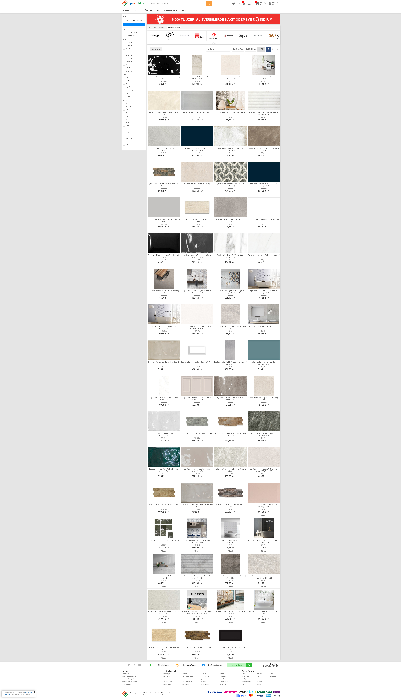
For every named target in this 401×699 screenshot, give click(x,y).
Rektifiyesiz (129, 90)
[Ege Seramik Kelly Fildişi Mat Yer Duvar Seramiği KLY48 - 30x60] (164, 599)
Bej (127, 110)
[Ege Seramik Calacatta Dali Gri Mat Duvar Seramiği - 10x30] (230, 243)
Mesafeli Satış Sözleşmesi (129, 681)
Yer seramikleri (186, 684)
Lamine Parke (167, 676)
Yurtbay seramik (246, 681)
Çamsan (259, 674)
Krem (127, 129)
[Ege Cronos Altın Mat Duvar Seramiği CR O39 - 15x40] (197, 635)
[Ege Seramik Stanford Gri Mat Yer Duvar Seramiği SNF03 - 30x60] (230, 350)
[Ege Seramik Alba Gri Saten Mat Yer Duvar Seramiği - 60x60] (164, 564)
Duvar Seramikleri (174, 27)
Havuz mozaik (205, 676)
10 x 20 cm (129, 42)
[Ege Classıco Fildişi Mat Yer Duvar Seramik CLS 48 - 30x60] (197, 207)
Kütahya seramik (246, 679)
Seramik (125, 10)
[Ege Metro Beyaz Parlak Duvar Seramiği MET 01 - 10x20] (197, 350)
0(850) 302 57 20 (270, 666)
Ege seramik (272, 676)
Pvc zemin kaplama (169, 679)
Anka (243, 674)
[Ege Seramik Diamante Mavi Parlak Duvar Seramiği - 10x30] (264, 171)
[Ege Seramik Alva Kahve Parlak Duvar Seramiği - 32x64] (264, 136)
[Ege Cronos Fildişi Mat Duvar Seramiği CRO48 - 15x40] (264, 599)
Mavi (127, 132)
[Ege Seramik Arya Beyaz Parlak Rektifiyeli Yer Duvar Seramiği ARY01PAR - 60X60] (230, 278)
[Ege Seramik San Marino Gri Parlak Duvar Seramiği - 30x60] (264, 278)
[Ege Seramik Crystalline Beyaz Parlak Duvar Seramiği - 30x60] (197, 278)
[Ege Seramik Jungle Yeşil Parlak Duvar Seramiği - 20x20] (164, 528)
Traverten (129, 96)
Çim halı (203, 679)
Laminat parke (167, 674)
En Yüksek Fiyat (238, 49)
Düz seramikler (130, 35)
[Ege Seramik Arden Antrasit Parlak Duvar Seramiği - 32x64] (264, 421)
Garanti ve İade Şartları (128, 679)
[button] (213, 43)
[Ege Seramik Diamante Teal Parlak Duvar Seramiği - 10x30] (264, 350)
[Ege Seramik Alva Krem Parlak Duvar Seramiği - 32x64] (164, 100)
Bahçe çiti (204, 681)
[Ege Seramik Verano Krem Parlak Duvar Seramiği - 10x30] (164, 350)
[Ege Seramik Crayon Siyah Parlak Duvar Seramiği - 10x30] (164, 64)
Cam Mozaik (204, 674)
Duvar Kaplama (170, 10)
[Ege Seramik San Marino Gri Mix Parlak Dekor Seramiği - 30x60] (164, 314)
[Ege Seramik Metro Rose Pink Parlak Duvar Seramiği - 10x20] (264, 492)
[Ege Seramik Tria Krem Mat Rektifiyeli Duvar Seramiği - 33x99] (197, 385)
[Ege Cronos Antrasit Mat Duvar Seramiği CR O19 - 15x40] (230, 492)
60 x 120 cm (129, 71)
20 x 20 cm (129, 52)
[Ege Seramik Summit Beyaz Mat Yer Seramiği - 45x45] (264, 385)
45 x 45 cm (129, 68)
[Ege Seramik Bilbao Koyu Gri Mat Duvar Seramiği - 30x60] (230, 207)
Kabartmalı (129, 138)
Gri (127, 119)
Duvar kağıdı (223, 679)
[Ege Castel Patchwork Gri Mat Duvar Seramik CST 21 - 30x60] (230, 100)
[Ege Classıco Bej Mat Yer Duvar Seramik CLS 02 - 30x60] (164, 635)
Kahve (128, 122)
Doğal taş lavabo (224, 681)
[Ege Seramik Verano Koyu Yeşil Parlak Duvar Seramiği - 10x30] (164, 457)
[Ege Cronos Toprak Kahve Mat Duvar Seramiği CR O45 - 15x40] (230, 421)
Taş (127, 93)
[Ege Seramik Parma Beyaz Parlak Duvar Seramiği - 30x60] (263, 64)
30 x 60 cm (129, 58)
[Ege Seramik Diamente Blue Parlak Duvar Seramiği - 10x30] (197, 136)
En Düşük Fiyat (251, 49)
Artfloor (259, 684)
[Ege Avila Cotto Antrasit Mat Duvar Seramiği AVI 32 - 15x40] (164, 171)
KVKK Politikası (126, 684)
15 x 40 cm (129, 49)
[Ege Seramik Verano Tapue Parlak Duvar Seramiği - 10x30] (230, 385)
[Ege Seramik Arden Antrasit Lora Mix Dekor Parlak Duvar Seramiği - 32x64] (230, 171)
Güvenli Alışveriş (163, 665)
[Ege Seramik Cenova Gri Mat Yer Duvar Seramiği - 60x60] (164, 278)
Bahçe (184, 10)
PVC (157, 10)
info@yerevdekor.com (215, 665)
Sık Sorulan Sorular (189, 665)
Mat (127, 141)
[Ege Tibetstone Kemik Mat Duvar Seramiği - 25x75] (197, 171)
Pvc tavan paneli (168, 684)
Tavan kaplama (167, 681)
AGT (258, 679)
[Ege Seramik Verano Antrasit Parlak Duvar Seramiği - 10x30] (197, 243)
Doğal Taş (147, 10)
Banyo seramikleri (187, 676)
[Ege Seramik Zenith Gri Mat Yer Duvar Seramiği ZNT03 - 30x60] (230, 314)
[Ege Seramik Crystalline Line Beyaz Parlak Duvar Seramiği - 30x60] (197, 564)
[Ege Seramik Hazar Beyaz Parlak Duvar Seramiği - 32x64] (264, 243)
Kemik (128, 126)
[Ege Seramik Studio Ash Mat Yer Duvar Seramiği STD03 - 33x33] (230, 564)
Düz (127, 80)
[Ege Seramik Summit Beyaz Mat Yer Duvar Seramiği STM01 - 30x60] (264, 457)
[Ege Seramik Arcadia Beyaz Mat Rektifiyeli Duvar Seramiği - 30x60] (230, 528)
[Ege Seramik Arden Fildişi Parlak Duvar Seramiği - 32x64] (230, 457)
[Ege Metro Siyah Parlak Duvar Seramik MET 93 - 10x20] (230, 635)
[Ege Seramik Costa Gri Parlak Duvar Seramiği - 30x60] (164, 136)
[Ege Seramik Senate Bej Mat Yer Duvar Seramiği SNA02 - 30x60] (197, 64)
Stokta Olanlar (156, 49)
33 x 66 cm (129, 65)
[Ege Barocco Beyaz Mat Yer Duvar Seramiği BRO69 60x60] (230, 599)
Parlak (128, 145)
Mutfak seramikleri (187, 679)
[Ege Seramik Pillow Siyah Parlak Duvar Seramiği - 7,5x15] (164, 243)
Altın (127, 103)
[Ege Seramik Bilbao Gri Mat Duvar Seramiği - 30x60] (263, 314)
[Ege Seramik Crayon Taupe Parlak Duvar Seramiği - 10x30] (197, 457)
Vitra (243, 684)
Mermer (128, 84)
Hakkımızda (125, 674)
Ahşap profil (223, 684)
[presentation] (278, 37)
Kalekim (271, 674)
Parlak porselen (131, 148)
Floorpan (259, 681)
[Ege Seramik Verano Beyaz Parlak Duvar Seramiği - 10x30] (164, 421)
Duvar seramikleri (187, 681)
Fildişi (128, 116)
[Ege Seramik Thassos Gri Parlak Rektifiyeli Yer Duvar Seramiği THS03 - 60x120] (197, 599)
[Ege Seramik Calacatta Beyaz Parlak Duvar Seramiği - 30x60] (164, 385)
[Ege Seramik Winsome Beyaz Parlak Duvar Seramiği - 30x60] (230, 136)
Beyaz (128, 113)
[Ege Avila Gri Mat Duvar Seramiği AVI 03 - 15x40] (197, 421)
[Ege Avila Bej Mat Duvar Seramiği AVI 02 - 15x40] (164, 492)
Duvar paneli (223, 676)
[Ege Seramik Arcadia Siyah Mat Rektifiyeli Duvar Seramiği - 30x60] (264, 528)
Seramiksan (245, 676)
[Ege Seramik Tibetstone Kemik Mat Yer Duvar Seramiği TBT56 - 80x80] (230, 64)
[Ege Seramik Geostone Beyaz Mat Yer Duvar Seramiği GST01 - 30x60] (197, 314)
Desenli (128, 77)
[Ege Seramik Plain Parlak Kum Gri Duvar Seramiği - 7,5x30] (164, 207)
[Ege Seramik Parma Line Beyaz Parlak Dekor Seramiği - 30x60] (264, 100)
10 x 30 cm (129, 45)
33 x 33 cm (129, 61)
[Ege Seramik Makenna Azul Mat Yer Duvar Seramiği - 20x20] (197, 528)
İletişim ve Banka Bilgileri (129, 676)
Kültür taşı (222, 674)
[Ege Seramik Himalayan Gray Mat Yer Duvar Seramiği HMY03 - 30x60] (264, 564)
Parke (136, 10)
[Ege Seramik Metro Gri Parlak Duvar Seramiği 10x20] (197, 100)
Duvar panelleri (205, 684)
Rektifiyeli (129, 87)
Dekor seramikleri (131, 32)
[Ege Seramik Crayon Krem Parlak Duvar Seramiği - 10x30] (197, 492)
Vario (258, 676)
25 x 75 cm (129, 55)
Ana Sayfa (152, 27)
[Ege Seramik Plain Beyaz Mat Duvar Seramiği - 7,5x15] (264, 207)
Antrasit (128, 106)
